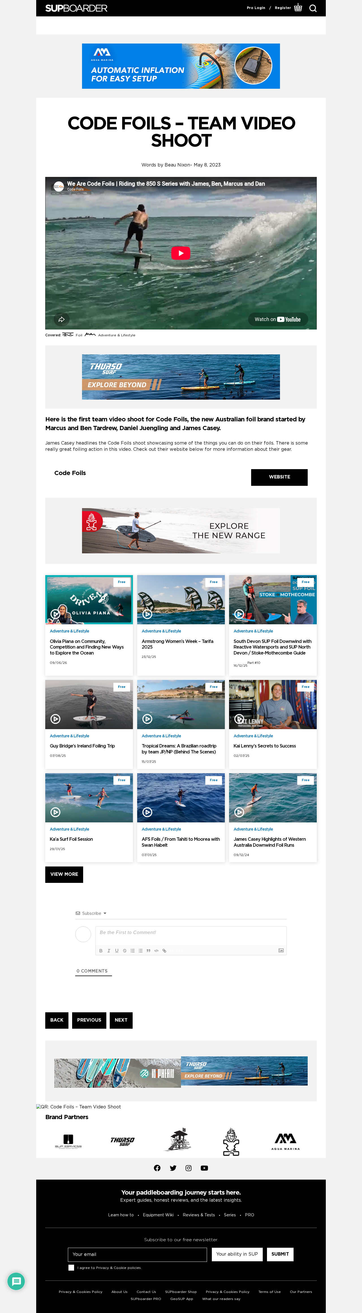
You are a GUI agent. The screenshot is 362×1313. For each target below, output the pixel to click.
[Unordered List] (141, 950)
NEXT (121, 1020)
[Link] (164, 950)
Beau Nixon (177, 165)
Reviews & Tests (199, 1215)
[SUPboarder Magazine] (76, 8)
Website (279, 477)
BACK (56, 1020)
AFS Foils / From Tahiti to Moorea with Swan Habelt (181, 842)
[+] (179, 950)
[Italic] (109, 950)
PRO (249, 1215)
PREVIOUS (89, 1020)
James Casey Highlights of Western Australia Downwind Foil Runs (270, 842)
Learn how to (121, 1215)
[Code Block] (156, 950)
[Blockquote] (148, 950)
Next (321, 1143)
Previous (41, 1143)
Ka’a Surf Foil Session (71, 839)
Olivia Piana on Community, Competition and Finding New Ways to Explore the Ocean (87, 648)
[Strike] (125, 950)
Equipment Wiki (158, 1215)
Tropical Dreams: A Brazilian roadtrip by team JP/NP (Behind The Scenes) (179, 749)
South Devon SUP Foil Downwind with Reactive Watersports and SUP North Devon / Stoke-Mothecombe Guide (272, 648)
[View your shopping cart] (298, 8)
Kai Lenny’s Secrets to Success (265, 746)
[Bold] (101, 950)
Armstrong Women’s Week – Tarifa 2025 (177, 645)
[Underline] (117, 950)
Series (230, 1215)
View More (64, 874)
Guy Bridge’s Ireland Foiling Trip (82, 746)
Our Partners (301, 1292)
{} (172, 950)
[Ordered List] (133, 950)
